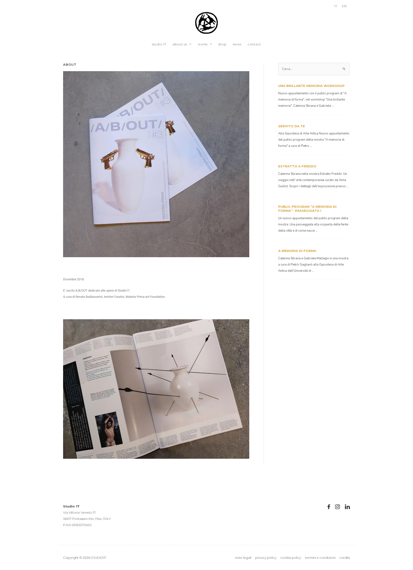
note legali (243, 557)
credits (344, 557)
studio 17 (159, 44)
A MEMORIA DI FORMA (297, 251)
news (237, 44)
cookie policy (290, 557)
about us (180, 44)
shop (222, 44)
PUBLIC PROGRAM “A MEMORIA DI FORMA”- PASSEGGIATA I (307, 209)
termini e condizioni (320, 557)
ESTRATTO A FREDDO (297, 166)
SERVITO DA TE (291, 126)
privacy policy (266, 557)
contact (254, 44)
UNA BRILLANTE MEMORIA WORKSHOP (311, 86)
